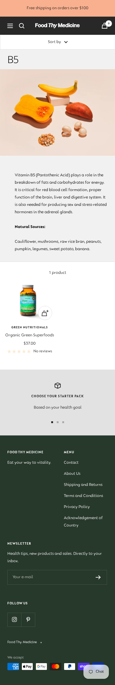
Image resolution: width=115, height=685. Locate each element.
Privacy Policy (77, 507)
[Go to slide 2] (58, 422)
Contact (71, 463)
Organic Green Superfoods (29, 335)
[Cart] (105, 26)
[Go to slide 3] (63, 422)
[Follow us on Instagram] (14, 620)
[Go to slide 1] (52, 422)
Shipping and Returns (83, 485)
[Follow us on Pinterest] (28, 620)
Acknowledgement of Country (83, 522)
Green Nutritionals (29, 327)
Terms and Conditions (83, 496)
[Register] (98, 577)
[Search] (22, 26)
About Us (72, 474)
